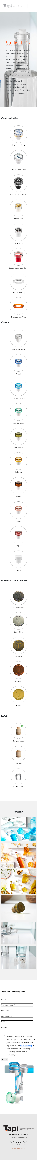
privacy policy (26, 1046)
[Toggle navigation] (30, 6)
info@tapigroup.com (17, 1134)
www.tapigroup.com (18, 1137)
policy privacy (18, 1148)
